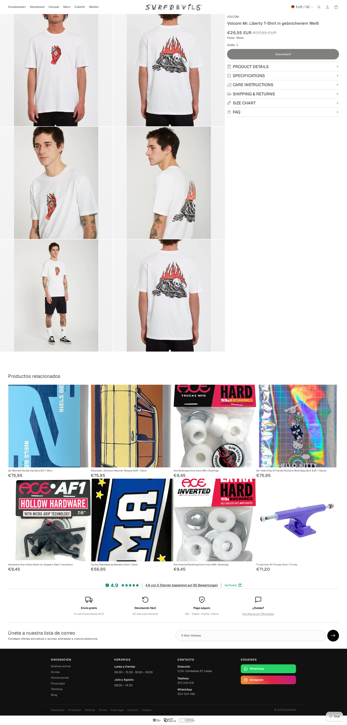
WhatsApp (257, 668)
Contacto (132, 710)
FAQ (236, 112)
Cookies (146, 710)
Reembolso (57, 710)
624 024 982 (186, 694)
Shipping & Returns (254, 94)
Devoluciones (60, 677)
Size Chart (244, 103)
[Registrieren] (333, 635)
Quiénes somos (61, 666)
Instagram (256, 680)
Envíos (55, 672)
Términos (56, 689)
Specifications (249, 75)
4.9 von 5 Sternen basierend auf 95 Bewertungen (181, 585)
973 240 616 (186, 683)
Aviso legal (117, 710)
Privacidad (58, 683)
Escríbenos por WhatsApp (258, 614)
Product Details (251, 66)
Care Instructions (253, 84)
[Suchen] (318, 7)
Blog (54, 695)
